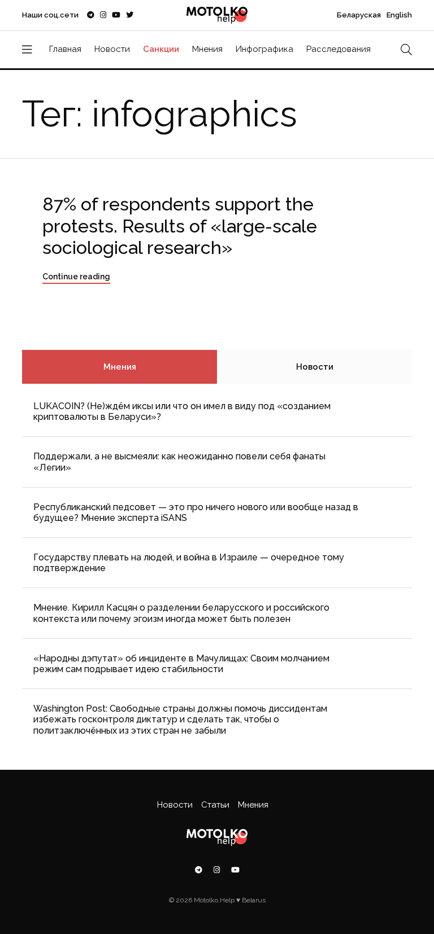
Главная (65, 49)
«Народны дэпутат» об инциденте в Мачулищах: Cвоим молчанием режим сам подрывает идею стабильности (181, 663)
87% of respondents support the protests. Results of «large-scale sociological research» (179, 226)
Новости (112, 49)
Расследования (338, 49)
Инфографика (264, 49)
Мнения (207, 49)
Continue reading (76, 276)
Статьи (215, 805)
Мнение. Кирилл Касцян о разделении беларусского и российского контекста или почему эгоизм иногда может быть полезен (181, 613)
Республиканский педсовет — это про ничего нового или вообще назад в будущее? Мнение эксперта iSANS (195, 512)
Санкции (161, 49)
